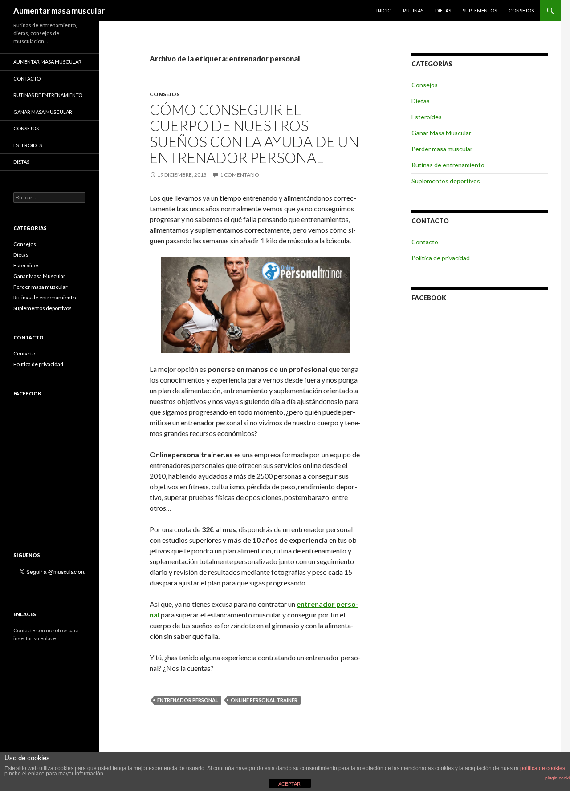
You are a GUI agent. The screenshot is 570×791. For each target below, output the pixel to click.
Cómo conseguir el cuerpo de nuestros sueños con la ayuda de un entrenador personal (254, 133)
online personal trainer (264, 700)
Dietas (443, 10)
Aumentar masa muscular (59, 11)
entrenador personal (187, 700)
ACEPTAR (289, 784)
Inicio (383, 10)
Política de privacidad (440, 258)
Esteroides (426, 117)
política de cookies (542, 768)
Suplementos (480, 10)
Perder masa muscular (441, 149)
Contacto (424, 242)
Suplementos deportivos (445, 181)
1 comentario (239, 174)
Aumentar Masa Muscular (47, 62)
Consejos (521, 10)
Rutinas (413, 10)
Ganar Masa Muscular (441, 133)
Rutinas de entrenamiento (447, 165)
